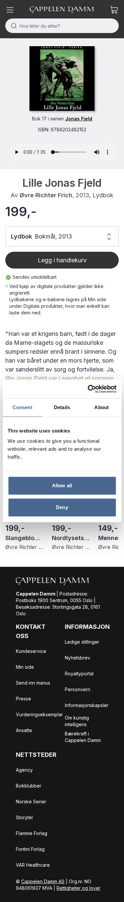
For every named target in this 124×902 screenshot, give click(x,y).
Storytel (24, 817)
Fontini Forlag (30, 849)
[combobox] (62, 25)
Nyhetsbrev (77, 657)
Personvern (77, 689)
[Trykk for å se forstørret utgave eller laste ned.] (61, 78)
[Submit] (12, 25)
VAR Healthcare (33, 865)
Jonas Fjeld (78, 118)
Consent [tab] (22, 407)
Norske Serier (31, 801)
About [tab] (101, 407)
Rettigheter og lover (79, 888)
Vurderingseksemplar (39, 714)
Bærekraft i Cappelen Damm (83, 737)
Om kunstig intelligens (77, 721)
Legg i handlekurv (62, 260)
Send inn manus (33, 683)
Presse (23, 698)
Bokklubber (28, 786)
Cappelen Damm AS (42, 881)
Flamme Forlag (31, 833)
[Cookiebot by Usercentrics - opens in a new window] (88, 389)
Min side (25, 667)
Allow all (62, 485)
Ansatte (24, 730)
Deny (62, 507)
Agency (24, 770)
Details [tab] (62, 407)
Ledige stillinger (82, 642)
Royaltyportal (79, 673)
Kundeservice (31, 651)
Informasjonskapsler (86, 705)
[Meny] (10, 10)
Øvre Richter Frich (46, 195)
